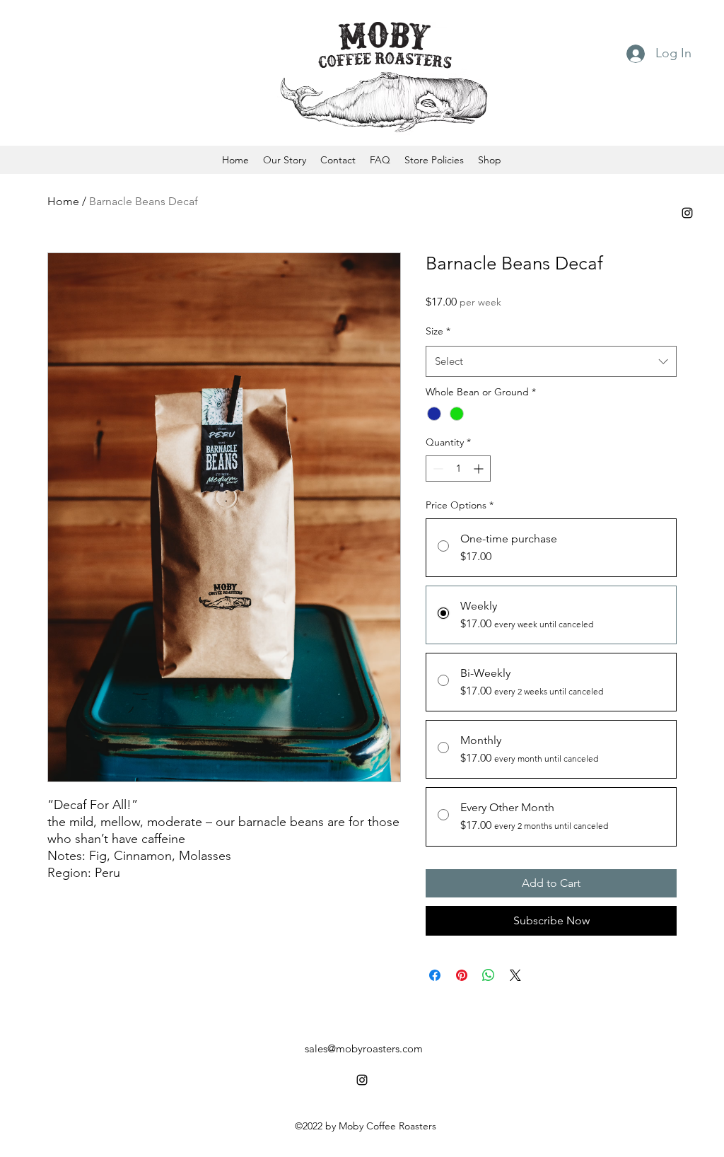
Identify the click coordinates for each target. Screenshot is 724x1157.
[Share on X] (515, 975)
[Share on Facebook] (434, 975)
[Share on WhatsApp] (488, 975)
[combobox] (551, 361)
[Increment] (480, 468)
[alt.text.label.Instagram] (687, 213)
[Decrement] (436, 468)
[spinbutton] (458, 468)
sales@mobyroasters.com (364, 1048)
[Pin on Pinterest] (461, 975)
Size (438, 331)
